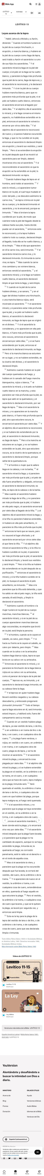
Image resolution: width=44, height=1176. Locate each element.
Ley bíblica (12, 1014)
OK (38, 1152)
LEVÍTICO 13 (6, 13)
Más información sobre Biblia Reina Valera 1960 (19, 946)
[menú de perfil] (38, 4)
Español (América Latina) (11, 1034)
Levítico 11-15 (13, 984)
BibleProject (9, 986)
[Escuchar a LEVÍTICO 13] (32, 13)
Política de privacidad (13, 1155)
